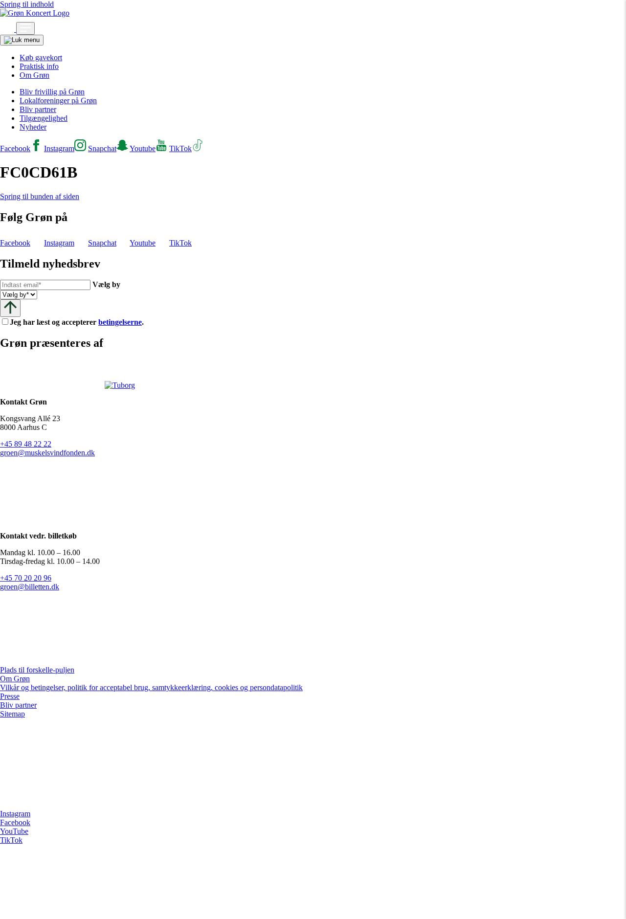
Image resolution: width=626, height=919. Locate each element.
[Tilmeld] (10, 307)
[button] (8, 29)
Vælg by (106, 284)
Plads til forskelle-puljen (37, 670)
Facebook (15, 822)
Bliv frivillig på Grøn (52, 92)
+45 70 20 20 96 (25, 578)
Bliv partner (38, 109)
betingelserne (120, 322)
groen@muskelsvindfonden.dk (47, 452)
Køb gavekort (41, 57)
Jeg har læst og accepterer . (84, 322)
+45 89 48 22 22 (25, 444)
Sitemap (12, 714)
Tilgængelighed (43, 118)
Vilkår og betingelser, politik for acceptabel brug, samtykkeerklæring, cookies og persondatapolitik (151, 687)
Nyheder (33, 127)
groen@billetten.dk (29, 587)
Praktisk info (39, 66)
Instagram (15, 813)
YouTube (14, 831)
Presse (10, 696)
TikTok (11, 840)
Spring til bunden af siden (39, 196)
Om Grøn (34, 75)
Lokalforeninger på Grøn (58, 100)
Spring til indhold (27, 4)
